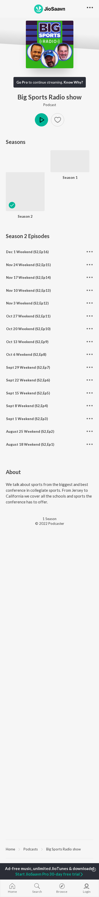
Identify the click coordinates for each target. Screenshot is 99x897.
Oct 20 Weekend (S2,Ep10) (28, 329)
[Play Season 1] (69, 169)
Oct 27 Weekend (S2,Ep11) (28, 316)
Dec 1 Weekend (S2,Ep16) (27, 252)
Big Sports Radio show (63, 849)
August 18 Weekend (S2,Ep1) (30, 444)
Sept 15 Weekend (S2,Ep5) (28, 393)
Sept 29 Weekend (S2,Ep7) (28, 367)
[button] (57, 119)
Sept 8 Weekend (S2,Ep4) (27, 406)
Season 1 (70, 177)
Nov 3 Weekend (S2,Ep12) (27, 303)
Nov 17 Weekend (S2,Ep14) (28, 277)
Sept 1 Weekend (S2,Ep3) (27, 419)
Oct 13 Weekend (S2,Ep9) (27, 342)
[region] (49, 849)
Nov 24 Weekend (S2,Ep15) (28, 265)
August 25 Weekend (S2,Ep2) (30, 431)
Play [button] (41, 119)
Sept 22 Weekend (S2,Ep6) (28, 380)
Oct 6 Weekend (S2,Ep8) (26, 354)
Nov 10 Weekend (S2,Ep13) (28, 290)
